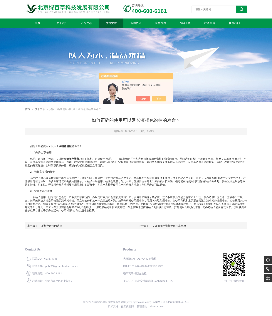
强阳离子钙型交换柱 (135, 273)
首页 (37, 23)
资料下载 (185, 23)
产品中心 (86, 23)
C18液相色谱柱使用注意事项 (169, 225)
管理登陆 (142, 306)
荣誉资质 (160, 23)
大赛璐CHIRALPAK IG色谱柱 (140, 258)
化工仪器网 (127, 306)
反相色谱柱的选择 (51, 225)
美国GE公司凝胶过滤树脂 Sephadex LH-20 (148, 280)
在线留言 (209, 23)
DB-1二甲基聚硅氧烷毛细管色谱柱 (143, 266)
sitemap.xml (157, 306)
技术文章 (111, 23)
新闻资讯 (135, 23)
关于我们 (62, 23)
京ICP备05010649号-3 (176, 301)
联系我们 (234, 23)
